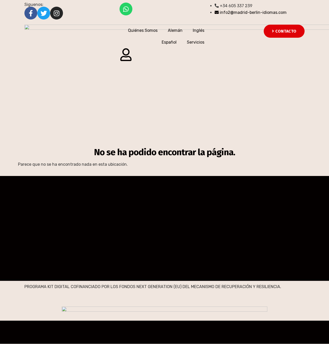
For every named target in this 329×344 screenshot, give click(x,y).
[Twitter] (43, 13)
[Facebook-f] (30, 13)
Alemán (175, 30)
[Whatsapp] (126, 9)
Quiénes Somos (143, 30)
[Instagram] (56, 13)
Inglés (198, 30)
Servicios (195, 42)
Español (169, 42)
